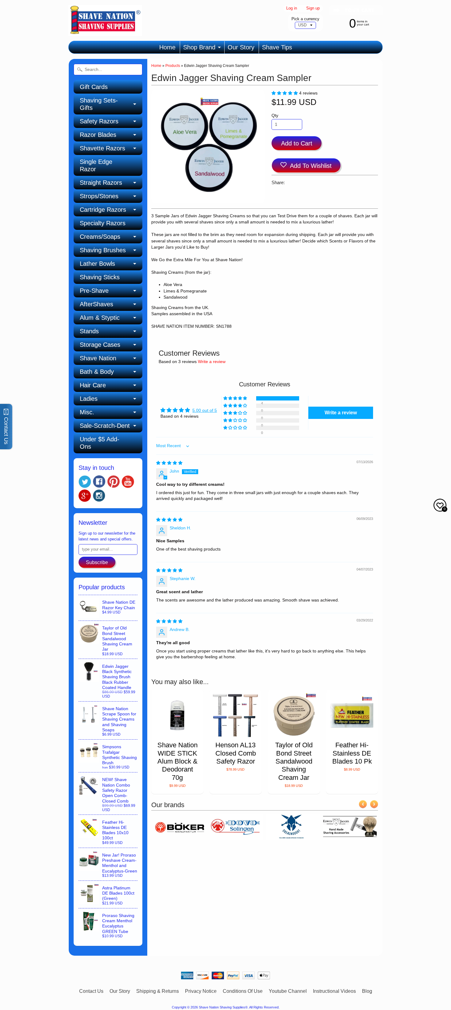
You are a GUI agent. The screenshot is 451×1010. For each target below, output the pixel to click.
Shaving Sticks (100, 277)
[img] (169, 463)
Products (172, 66)
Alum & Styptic (100, 317)
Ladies (89, 398)
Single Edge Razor (96, 165)
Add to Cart (296, 143)
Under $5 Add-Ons (99, 443)
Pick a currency (305, 19)
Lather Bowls (97, 263)
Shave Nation (98, 358)
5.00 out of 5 (204, 410)
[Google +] (85, 496)
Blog (367, 991)
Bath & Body (97, 371)
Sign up (313, 8)
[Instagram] (99, 496)
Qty (275, 115)
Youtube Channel (288, 991)
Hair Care (93, 385)
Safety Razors (99, 121)
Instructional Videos (334, 991)
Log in (291, 8)
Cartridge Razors (103, 209)
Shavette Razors (102, 148)
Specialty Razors (102, 223)
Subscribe (97, 562)
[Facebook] (99, 481)
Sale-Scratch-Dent (105, 425)
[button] (285, 93)
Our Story (241, 47)
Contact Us (91, 991)
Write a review (212, 361)
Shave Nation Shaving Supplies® (223, 1007)
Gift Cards (94, 86)
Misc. (87, 412)
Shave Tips (277, 47)
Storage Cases (100, 344)
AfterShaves (96, 304)
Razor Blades (98, 134)
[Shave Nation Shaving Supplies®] (105, 32)
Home (167, 47)
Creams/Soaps (100, 236)
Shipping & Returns (157, 991)
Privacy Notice (201, 991)
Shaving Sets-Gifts (99, 104)
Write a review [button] (341, 412)
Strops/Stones (99, 196)
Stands (89, 331)
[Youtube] (128, 481)
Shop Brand (199, 47)
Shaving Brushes (103, 250)
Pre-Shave (94, 290)
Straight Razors (101, 182)
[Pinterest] (113, 481)
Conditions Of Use (243, 991)
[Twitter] (85, 481)
